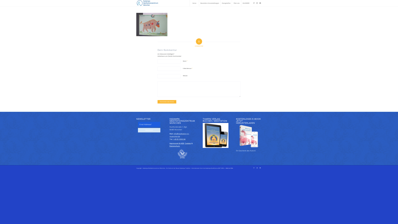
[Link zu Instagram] (257, 3)
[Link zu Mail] (260, 3)
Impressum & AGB (177, 143)
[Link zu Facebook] (253, 3)
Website (185, 75)
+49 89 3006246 (179, 139)
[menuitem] (194, 3)
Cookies (188, 143)
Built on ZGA (229, 168)
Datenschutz (175, 146)
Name (185, 61)
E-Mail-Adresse (187, 68)
